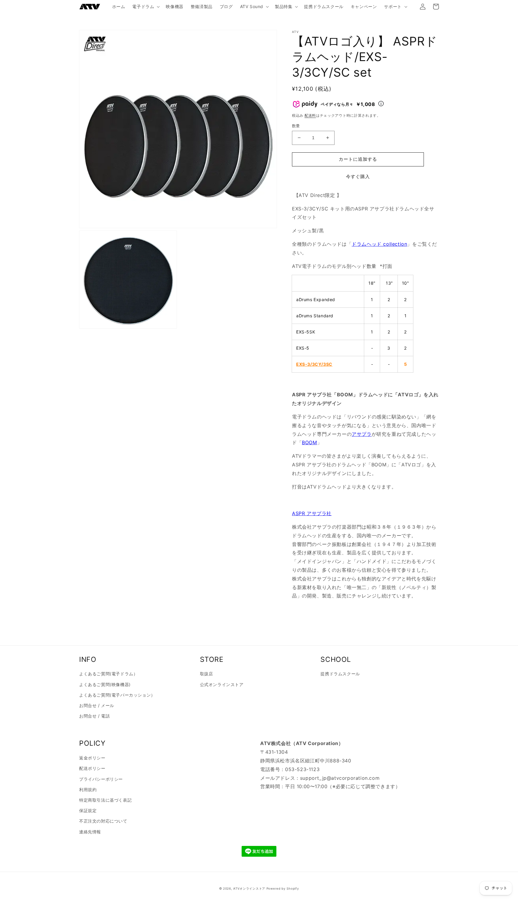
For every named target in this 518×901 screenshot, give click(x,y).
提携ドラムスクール (340, 673)
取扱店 (206, 673)
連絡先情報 (90, 831)
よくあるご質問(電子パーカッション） (117, 694)
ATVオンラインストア (249, 888)
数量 (296, 125)
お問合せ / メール (96, 705)
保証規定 (88, 810)
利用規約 (88, 789)
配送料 (310, 115)
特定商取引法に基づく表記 (105, 800)
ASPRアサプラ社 (312, 513)
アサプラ (361, 434)
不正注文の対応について (103, 820)
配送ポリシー (92, 768)
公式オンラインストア (222, 684)
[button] (145, 6)
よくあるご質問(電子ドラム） (108, 673)
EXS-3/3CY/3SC (314, 364)
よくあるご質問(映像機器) (105, 684)
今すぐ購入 (358, 176)
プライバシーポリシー (101, 779)
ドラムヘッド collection (379, 244)
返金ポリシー (92, 757)
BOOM (309, 442)
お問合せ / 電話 (94, 715)
